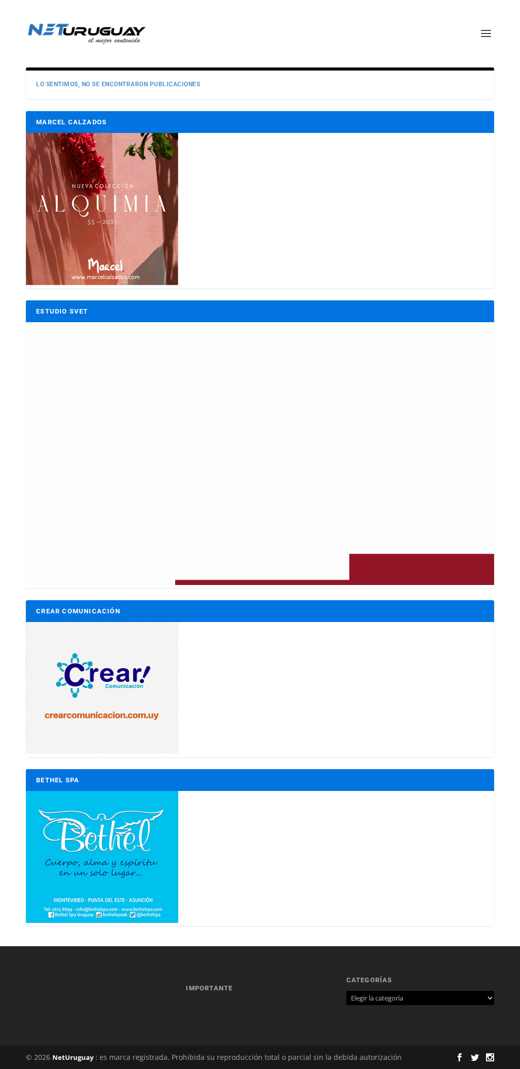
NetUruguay (72, 1057)
